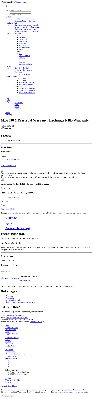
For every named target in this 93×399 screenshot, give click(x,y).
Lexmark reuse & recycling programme (29, 27)
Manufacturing (24, 48)
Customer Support (11, 338)
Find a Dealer (10, 346)
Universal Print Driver (27, 91)
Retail (21, 50)
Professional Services (22, 74)
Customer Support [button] (11, 76)
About (7, 340)
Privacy (8, 378)
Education (22, 45)
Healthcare (23, 41)
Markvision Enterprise (27, 93)
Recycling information (13, 300)
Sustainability (10, 352)
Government (23, 39)
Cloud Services (24, 56)
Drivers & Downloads (27, 89)
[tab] (48, 217)
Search (7, 10)
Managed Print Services (23, 70)
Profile (17, 105)
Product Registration (26, 82)
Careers (8, 342)
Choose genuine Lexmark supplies (27, 25)
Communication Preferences (15, 354)
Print (20, 60)
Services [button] (8, 66)
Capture (22, 62)
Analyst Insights (11, 358)
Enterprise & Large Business (25, 21)
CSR (7, 332)
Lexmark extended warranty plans (27, 31)
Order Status (9, 298)
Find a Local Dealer (8, 209)
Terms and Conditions (13, 380)
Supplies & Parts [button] (11, 23)
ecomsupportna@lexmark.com (17, 318)
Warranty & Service (26, 84)
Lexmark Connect (11, 328)
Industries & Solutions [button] (13, 33)
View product (25, 280)
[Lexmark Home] (20, 2)
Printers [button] (8, 17)
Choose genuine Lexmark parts (26, 29)
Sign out (18, 109)
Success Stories (10, 356)
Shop (7, 99)
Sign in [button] (8, 101)
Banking (22, 37)
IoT (20, 54)
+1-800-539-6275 (10, 316)
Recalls (8, 382)
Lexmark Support (36, 322)
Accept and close (7, 396)
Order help (9, 296)
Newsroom (9, 350)
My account (19, 103)
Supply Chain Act (11, 334)
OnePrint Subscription (22, 68)
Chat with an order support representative (20, 302)
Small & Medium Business (24, 19)
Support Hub (23, 80)
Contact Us (9, 344)
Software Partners (25, 64)
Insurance (22, 43)
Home (7, 113)
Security (22, 58)
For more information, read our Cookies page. (71, 392)
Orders (17, 107)
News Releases (10, 330)
